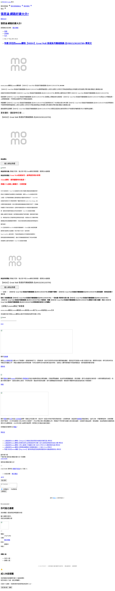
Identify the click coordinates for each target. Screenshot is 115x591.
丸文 (10, 419)
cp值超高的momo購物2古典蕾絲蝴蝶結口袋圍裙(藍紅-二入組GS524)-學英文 (28, 447)
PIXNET (44, 566)
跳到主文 (3, 19)
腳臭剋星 (9, 360)
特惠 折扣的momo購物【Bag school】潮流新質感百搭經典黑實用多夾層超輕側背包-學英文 (32, 449)
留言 (18, 469)
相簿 (5, 31)
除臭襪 (6, 356)
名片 (5, 35)
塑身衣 (3, 366)
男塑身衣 (26, 378)
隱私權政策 (68, 566)
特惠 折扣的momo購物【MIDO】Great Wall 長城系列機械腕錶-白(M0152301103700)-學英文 (48, 43)
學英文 (3, 432)
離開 (10, 587)
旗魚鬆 (79, 419)
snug (2, 324)
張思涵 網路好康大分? (15, 14)
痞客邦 (14, 469)
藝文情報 (15, 28)
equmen (13, 378)
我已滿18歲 (4, 587)
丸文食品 (18, 419)
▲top (2, 477)
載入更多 (3, 480)
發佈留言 (3, 491)
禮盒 (15, 427)
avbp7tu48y (4, 458)
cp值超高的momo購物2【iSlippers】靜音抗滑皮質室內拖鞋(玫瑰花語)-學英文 (28, 440)
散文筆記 (15, 474)
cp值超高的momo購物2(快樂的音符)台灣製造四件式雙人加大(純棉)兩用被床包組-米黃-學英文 (33, 443)
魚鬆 (2, 384)
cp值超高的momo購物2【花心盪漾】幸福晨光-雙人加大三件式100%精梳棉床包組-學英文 (32, 445)
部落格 (6, 33)
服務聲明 (74, 566)
